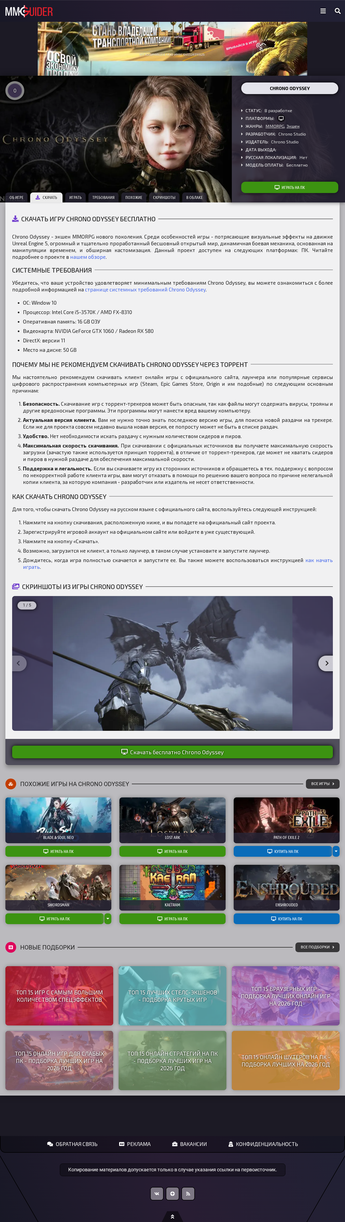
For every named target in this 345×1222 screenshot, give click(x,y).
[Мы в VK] (157, 1193)
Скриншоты (164, 197)
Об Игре (16, 197)
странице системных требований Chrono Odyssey (145, 289)
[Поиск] (337, 11)
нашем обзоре (88, 257)
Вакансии (193, 1144)
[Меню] (323, 11)
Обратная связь (77, 1144)
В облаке (194, 197)
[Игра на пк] (281, 118)
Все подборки (315, 947)
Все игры (320, 784)
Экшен (293, 126)
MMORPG (274, 126)
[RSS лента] (188, 1193)
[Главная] (29, 11)
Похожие (133, 197)
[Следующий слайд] (327, 663)
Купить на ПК (286, 851)
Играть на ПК (293, 187)
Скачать (50, 197)
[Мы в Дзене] (172, 1193)
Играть (75, 197)
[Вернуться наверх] (172, 1216)
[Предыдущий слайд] (18, 663)
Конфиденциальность (267, 1144)
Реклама (139, 1144)
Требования (103, 197)
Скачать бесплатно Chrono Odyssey (177, 752)
